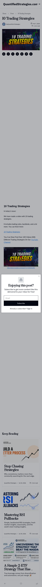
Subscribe (21, 303)
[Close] (39, 276)
